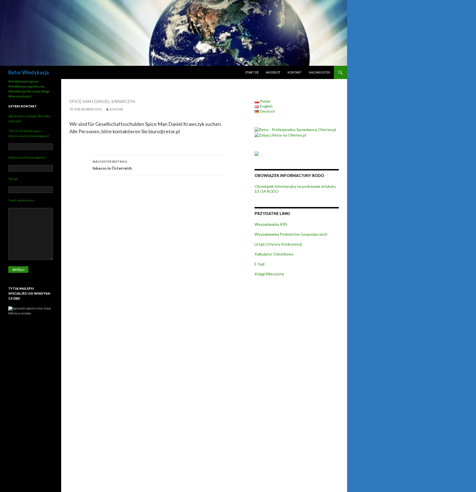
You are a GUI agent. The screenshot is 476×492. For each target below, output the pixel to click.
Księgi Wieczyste (269, 273)
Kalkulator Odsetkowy (274, 254)
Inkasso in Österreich (112, 164)
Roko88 (116, 109)
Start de (252, 72)
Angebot (273, 72)
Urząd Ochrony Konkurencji (278, 244)
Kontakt (295, 72)
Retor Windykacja (28, 72)
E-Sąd (259, 264)
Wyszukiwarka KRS (271, 224)
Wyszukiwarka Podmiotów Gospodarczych (291, 234)
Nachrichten (319, 72)
